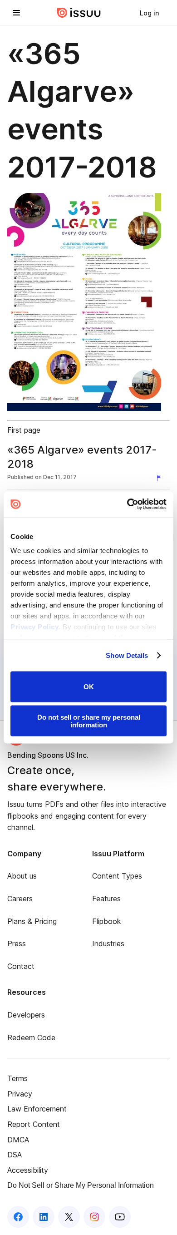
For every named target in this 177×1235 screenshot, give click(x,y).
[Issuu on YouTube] (120, 1217)
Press (16, 943)
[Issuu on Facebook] (18, 1217)
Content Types (117, 875)
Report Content (33, 1124)
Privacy (19, 1093)
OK (89, 687)
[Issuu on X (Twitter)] (69, 1217)
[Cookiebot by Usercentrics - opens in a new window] (127, 504)
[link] (149, 13)
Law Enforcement (37, 1108)
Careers (20, 898)
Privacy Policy (34, 627)
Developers (26, 1014)
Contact (20, 966)
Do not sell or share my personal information (88, 721)
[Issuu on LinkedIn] (43, 1217)
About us (22, 875)
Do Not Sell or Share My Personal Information (80, 1185)
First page (23, 430)
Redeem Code (31, 1037)
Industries (108, 943)
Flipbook (106, 921)
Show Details (127, 655)
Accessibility (27, 1170)
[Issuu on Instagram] (94, 1217)
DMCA (18, 1139)
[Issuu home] (79, 13)
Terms (17, 1078)
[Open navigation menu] (16, 13)
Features (106, 898)
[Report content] (161, 478)
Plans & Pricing (32, 921)
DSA (14, 1154)
